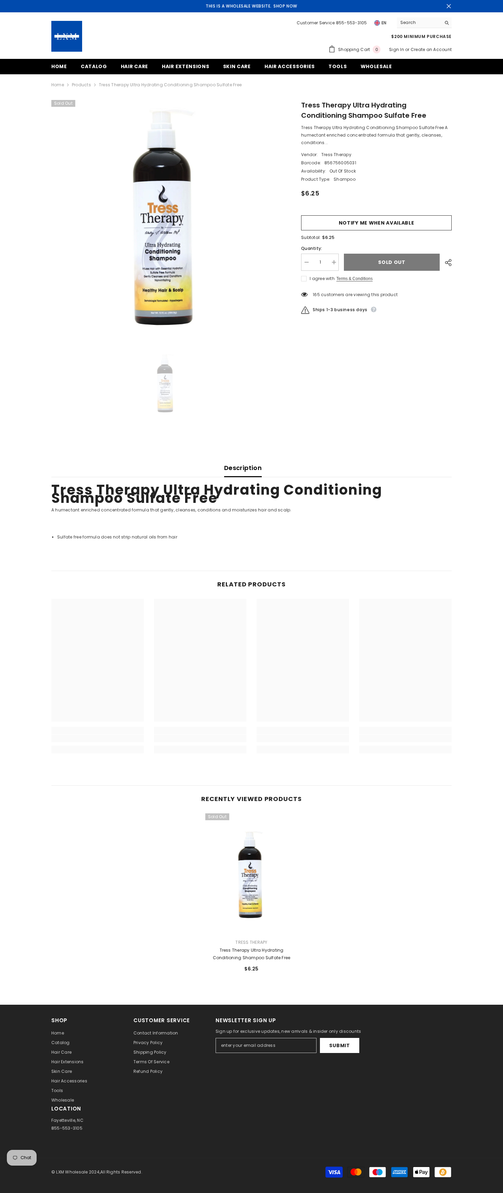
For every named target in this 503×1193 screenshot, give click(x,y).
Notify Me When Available (376, 222)
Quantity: (311, 248)
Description (243, 468)
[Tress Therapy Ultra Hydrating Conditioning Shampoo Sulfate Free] (251, 873)
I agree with (322, 278)
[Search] (424, 22)
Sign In (397, 49)
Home (57, 85)
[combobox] (419, 22)
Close (449, 6)
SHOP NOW (285, 6)
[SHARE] (446, 262)
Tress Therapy (336, 154)
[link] (97, 738)
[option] (166, 215)
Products (81, 85)
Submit (339, 1045)
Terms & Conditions (354, 278)
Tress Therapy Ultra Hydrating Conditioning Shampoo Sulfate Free (252, 954)
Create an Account (431, 49)
